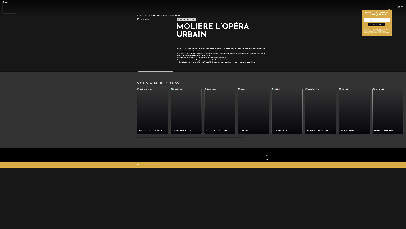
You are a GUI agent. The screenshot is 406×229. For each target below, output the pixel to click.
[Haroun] (253, 111)
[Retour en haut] (267, 157)
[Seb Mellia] (287, 111)
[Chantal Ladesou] (219, 111)
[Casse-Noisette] (186, 111)
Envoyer (377, 24)
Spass (388, 30)
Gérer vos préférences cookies (147, 165)
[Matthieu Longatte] (152, 111)
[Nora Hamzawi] (387, 111)
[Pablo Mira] (354, 111)
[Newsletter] (390, 7)
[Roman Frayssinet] (320, 111)
